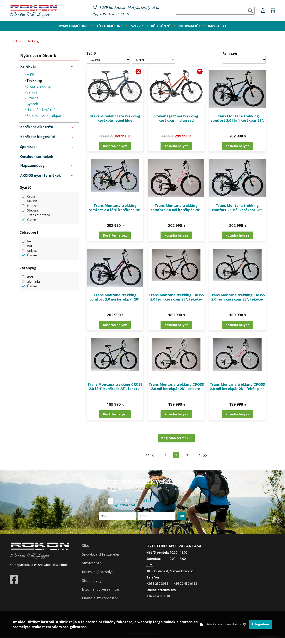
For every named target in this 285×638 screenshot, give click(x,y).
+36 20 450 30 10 (114, 14)
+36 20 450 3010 (158, 596)
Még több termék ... (176, 438)
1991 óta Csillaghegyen (29, 14)
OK (182, 516)
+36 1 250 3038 (157, 583)
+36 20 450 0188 (185, 583)
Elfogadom (260, 624)
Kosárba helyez (115, 146)
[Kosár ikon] (272, 11)
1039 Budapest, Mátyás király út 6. (129, 7)
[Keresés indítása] (250, 11)
